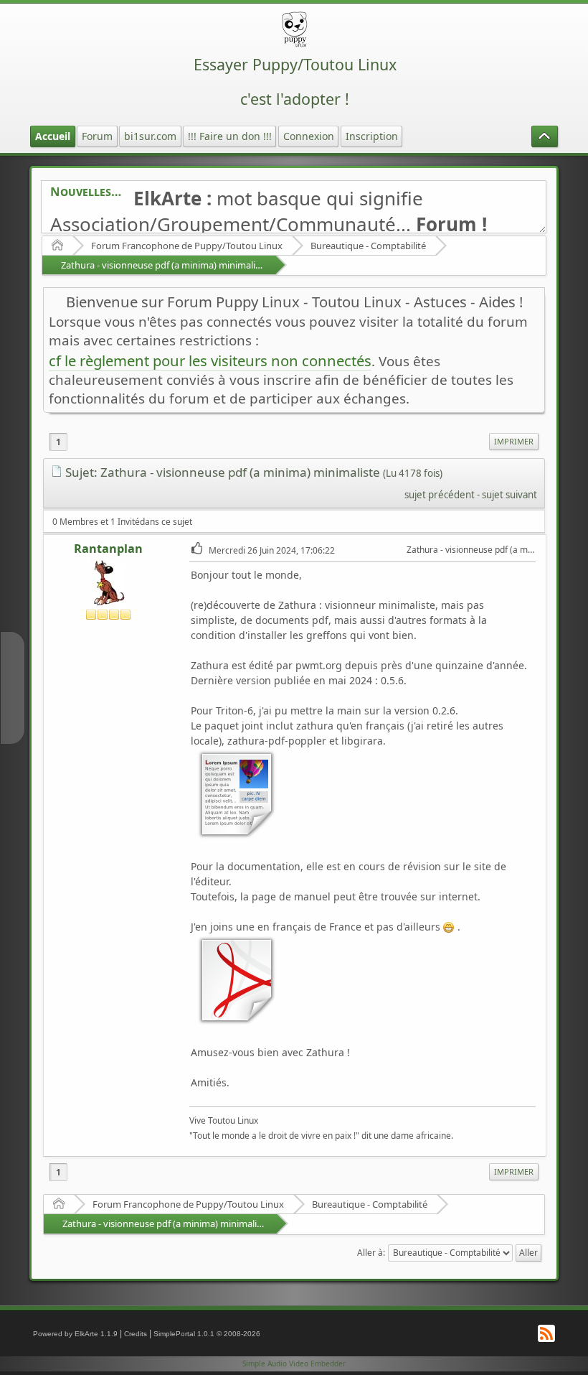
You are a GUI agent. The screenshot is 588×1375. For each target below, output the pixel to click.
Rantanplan (108, 548)
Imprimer (514, 441)
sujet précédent (439, 494)
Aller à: (371, 1252)
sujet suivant (509, 494)
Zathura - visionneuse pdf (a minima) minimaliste (164, 264)
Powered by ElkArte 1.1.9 (75, 1334)
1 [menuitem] (58, 442)
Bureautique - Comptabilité (368, 245)
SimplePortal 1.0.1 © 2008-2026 (206, 1334)
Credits (135, 1334)
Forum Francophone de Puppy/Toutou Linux (187, 245)
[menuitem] (514, 441)
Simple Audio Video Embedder (294, 1363)
